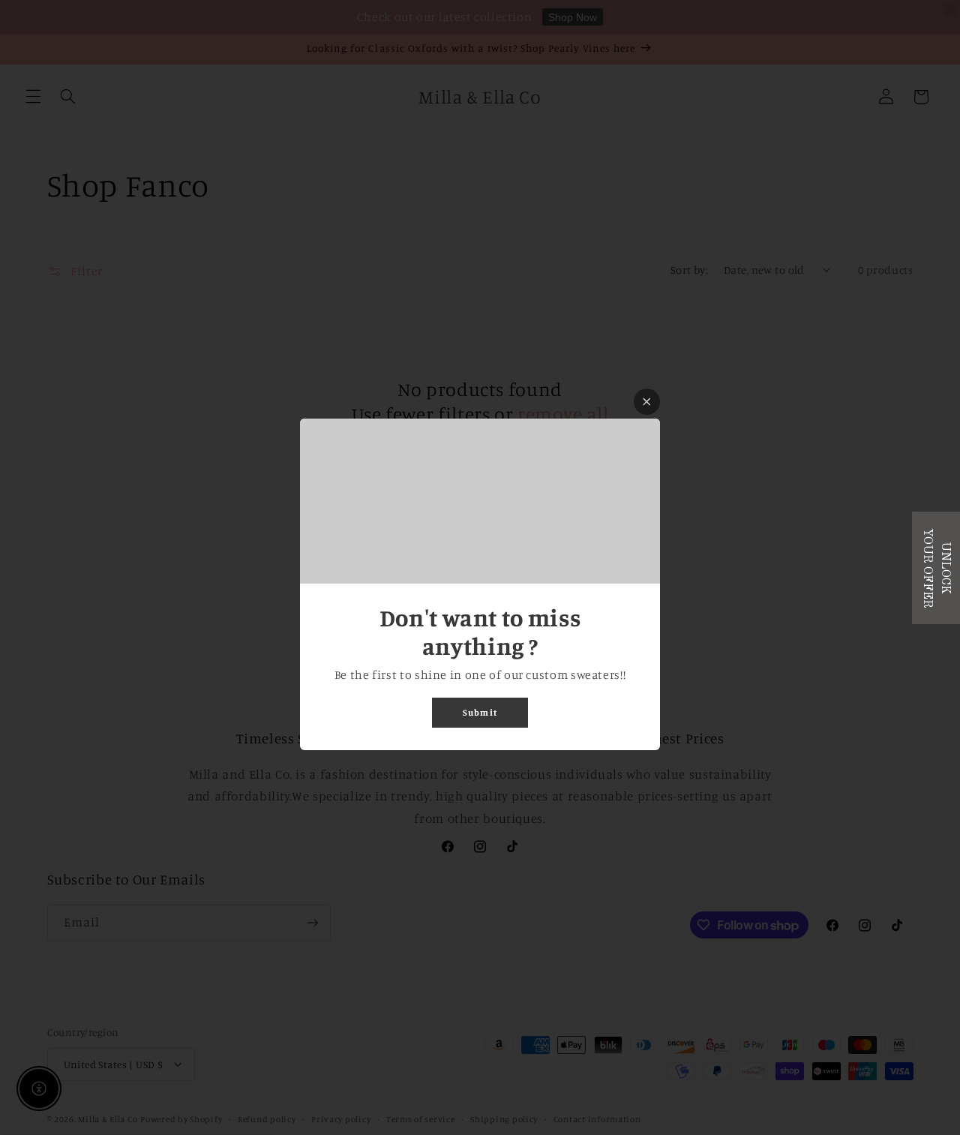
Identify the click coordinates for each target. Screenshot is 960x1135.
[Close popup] (647, 402)
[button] (936, 568)
